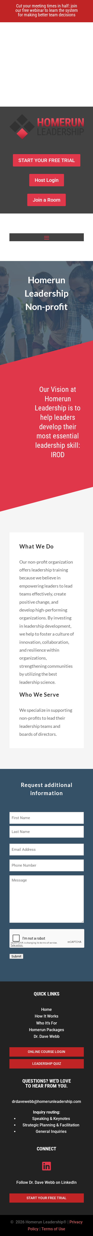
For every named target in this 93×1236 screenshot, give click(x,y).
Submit (16, 956)
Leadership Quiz (46, 1064)
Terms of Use (53, 1229)
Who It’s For (46, 1023)
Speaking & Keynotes (51, 1118)
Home (46, 1009)
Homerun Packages (46, 1029)
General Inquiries (51, 1131)
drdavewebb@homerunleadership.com (46, 1101)
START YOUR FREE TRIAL (46, 160)
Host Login (47, 180)
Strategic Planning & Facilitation (51, 1125)
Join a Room (46, 200)
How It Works (46, 1016)
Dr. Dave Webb (47, 1036)
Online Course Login (46, 1052)
